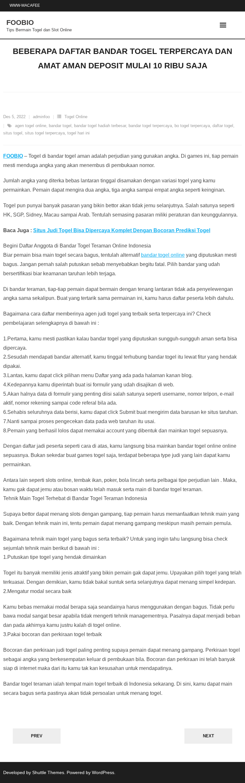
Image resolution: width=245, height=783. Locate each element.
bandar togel (60, 125)
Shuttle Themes (48, 772)
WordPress (103, 772)
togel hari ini (78, 133)
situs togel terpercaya (45, 133)
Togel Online (75, 116)
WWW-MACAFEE (25, 5)
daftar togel (222, 125)
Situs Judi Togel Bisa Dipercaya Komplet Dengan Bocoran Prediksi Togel (121, 230)
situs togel (12, 133)
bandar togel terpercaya (150, 125)
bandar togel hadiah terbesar (100, 125)
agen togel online (30, 125)
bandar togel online (163, 255)
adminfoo (41, 116)
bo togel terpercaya (192, 125)
